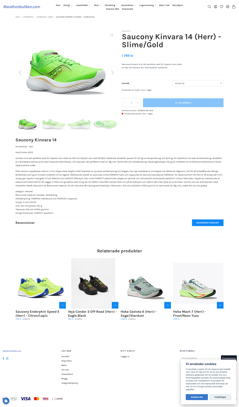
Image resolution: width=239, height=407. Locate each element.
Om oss (65, 369)
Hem (17, 17)
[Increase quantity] (138, 102)
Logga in (125, 356)
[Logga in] (215, 7)
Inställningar (220, 397)
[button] (112, 72)
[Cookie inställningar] (6, 401)
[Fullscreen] (111, 35)
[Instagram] (7, 358)
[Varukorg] (234, 7)
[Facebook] (3, 358)
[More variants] (62, 305)
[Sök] (209, 7)
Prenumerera (229, 358)
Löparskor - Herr (44, 17)
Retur (64, 365)
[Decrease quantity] (125, 102)
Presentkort (67, 374)
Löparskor (28, 17)
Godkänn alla (197, 397)
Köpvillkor (66, 361)
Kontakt (65, 356)
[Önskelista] (222, 7)
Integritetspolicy (69, 383)
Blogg (64, 378)
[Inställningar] (228, 7)
